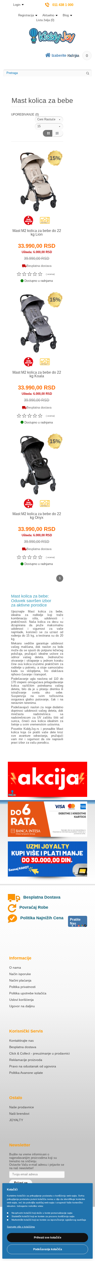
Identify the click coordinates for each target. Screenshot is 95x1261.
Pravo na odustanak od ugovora (32, 1066)
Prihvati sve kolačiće (47, 1237)
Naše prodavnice (21, 1107)
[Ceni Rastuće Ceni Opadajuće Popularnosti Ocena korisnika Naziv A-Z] (49, 119)
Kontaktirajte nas (21, 1040)
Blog (66, 15)
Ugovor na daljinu (22, 1006)
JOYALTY (16, 1120)
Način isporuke (20, 974)
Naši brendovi (19, 1113)
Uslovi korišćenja (21, 999)
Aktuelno (48, 15)
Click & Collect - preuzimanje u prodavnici (39, 1053)
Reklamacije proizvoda (25, 1060)
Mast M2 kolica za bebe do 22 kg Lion (36, 232)
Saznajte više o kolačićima (21, 1226)
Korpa (77, 55)
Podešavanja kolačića (47, 1249)
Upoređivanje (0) (25, 114)
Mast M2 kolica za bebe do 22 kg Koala (36, 374)
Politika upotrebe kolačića (27, 993)
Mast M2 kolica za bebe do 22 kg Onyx (36, 515)
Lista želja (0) (45, 20)
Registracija (26, 15)
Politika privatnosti (22, 987)
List (58, 133)
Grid (47, 133)
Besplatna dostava (22, 1047)
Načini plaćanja (20, 980)
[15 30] (49, 126)
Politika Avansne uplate (26, 1073)
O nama (15, 967)
